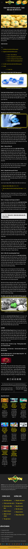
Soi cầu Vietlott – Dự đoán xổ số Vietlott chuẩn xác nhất (5, 452)
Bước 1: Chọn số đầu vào (12, 54)
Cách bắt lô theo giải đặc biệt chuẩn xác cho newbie (23, 429)
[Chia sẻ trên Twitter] (13, 379)
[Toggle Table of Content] (2, 47)
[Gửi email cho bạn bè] (15, 379)
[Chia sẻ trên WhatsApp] (8, 379)
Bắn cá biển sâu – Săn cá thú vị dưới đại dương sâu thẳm (4, 430)
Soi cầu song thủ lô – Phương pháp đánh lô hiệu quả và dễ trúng (14, 453)
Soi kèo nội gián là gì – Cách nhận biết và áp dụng (14, 405)
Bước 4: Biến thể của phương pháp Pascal (15, 60)
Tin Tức (13, 384)
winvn (7, 39)
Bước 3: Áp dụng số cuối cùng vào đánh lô (15, 58)
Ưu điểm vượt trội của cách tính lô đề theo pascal (12, 64)
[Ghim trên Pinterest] (18, 379)
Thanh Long (10, 69)
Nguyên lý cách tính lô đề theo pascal (10, 51)
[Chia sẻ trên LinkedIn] (20, 379)
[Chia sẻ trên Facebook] (10, 379)
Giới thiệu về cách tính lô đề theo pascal (10, 49)
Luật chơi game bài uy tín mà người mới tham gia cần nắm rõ (23, 406)
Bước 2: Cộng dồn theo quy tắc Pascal (14, 56)
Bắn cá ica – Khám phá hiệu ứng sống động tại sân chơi (14, 429)
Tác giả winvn (7, 519)
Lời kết (4, 66)
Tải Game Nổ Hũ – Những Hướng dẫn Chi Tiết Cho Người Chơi (5, 406)
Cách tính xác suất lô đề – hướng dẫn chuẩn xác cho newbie (21, 388)
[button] (2, 2)
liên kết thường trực (22, 384)
